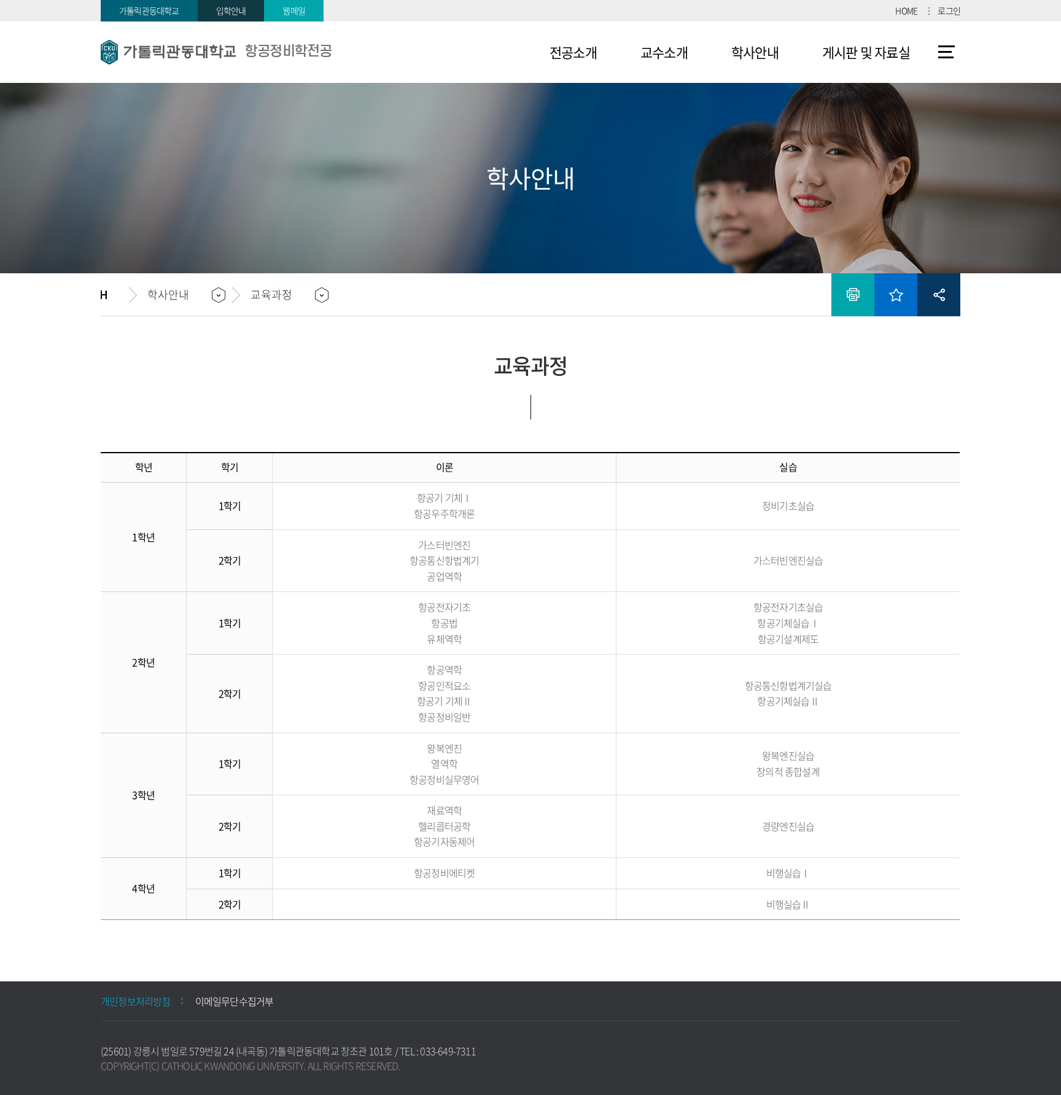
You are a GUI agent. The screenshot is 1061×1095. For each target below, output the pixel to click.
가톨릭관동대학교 (149, 10)
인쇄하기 (852, 294)
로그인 (949, 10)
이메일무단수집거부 (234, 1001)
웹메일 (293, 10)
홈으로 (115, 294)
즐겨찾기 (895, 294)
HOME (906, 10)
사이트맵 (946, 52)
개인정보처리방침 (136, 1001)
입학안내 (231, 10)
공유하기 (938, 294)
